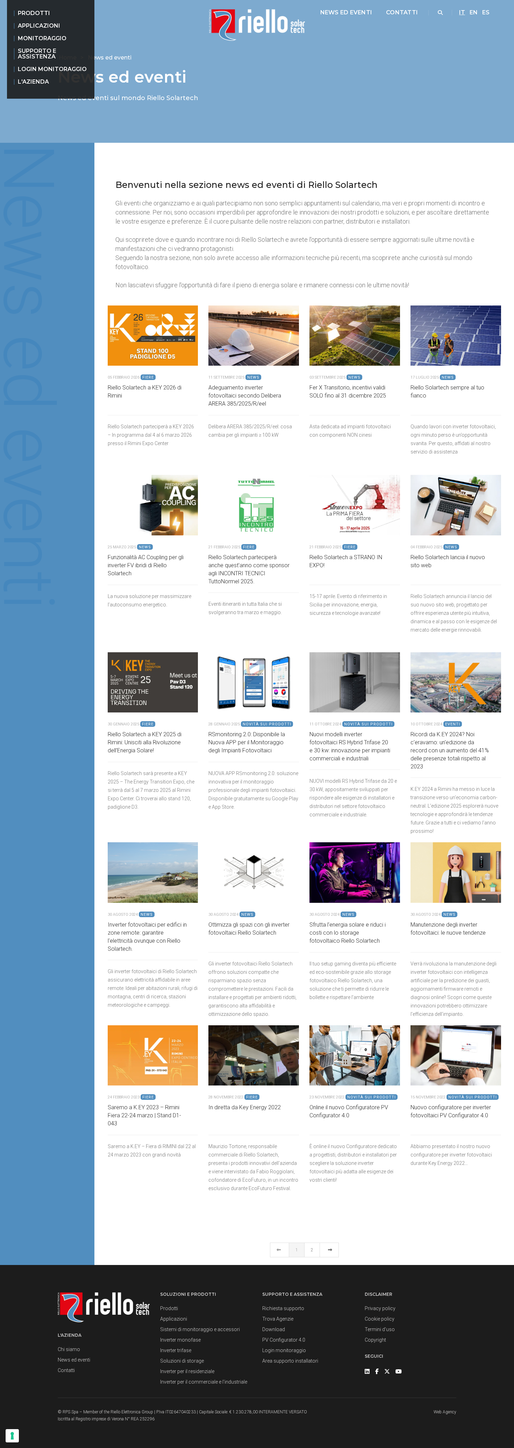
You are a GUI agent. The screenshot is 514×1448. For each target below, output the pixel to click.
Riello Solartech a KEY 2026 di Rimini (144, 391)
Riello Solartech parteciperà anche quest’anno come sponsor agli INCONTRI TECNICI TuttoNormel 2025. (249, 569)
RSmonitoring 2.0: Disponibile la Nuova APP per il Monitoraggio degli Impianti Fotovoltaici (246, 742)
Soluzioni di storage (182, 1361)
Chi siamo (69, 1349)
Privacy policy (380, 1308)
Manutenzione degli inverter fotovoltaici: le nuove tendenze (448, 928)
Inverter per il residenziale (187, 1371)
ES (486, 12)
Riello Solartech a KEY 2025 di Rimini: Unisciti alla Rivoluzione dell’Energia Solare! (144, 742)
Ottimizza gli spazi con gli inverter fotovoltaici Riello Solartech (249, 928)
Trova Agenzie (277, 1319)
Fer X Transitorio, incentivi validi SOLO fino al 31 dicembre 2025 (347, 391)
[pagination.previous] (279, 1250)
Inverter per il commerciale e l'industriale (203, 1382)
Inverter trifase (175, 1350)
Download (273, 1329)
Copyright (375, 1340)
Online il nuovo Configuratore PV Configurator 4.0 (348, 1111)
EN (474, 12)
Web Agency (445, 1412)
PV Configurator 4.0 (283, 1340)
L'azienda (33, 81)
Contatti (402, 12)
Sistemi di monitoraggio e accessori (200, 1329)
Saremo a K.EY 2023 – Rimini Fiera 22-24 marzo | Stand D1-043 (144, 1115)
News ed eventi (346, 12)
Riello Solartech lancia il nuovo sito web (448, 561)
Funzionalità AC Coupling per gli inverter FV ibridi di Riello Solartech (146, 565)
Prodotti (34, 13)
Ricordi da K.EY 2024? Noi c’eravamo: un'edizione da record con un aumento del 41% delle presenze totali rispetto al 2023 (450, 750)
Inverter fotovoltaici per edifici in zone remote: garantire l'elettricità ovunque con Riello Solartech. (147, 936)
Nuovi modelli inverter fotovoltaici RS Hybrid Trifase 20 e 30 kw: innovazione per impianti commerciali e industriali (349, 746)
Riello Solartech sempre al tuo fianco (447, 391)
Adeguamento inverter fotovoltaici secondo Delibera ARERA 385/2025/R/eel (244, 395)
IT (462, 12)
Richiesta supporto (283, 1308)
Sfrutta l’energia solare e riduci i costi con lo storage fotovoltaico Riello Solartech (347, 932)
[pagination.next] (329, 1250)
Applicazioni (39, 25)
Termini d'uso (380, 1329)
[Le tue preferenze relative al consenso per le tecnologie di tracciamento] (12, 1435)
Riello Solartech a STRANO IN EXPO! (345, 561)
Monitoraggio (42, 38)
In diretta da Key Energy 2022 (244, 1107)
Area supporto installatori (290, 1361)
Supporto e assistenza (37, 54)
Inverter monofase (180, 1340)
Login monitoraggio (52, 69)
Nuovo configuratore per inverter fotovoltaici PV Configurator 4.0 (451, 1111)
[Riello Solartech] (257, 25)
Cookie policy (379, 1319)
